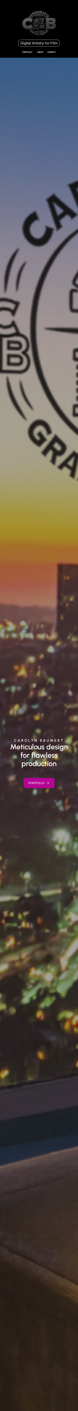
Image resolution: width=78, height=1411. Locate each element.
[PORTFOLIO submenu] (32, 52)
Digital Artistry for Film (39, 43)
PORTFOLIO (36, 783)
